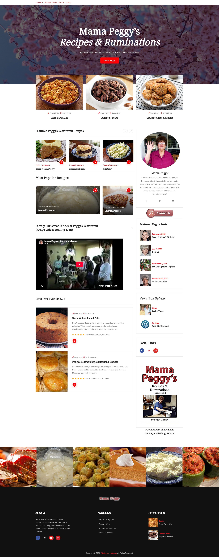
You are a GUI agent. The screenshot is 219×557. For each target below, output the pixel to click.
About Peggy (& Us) (107, 528)
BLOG (55, 2)
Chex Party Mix (59, 117)
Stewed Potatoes (47, 210)
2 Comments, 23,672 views (114, 207)
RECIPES (48, 2)
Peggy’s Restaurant (43, 165)
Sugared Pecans (109, 117)
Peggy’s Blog (104, 524)
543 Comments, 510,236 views (48, 207)
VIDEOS (68, 2)
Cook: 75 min (66, 113)
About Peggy (109, 60)
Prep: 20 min (154, 113)
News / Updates (105, 533)
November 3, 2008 (159, 264)
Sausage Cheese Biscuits (160, 117)
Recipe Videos (158, 311)
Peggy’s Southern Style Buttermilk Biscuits (95, 361)
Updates (155, 323)
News (154, 308)
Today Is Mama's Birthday (163, 237)
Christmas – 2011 (159, 281)
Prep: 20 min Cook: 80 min (84, 313)
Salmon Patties (113, 210)
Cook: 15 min (116, 113)
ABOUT (61, 2)
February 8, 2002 (159, 234)
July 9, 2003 (157, 249)
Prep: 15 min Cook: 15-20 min (85, 357)
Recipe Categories (106, 519)
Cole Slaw (73, 169)
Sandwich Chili (109, 169)
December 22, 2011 (160, 279)
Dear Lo (155, 252)
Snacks (161, 521)
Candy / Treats (164, 534)
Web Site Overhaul (160, 326)
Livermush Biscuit (43, 169)
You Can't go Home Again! (163, 266)
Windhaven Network (109, 553)
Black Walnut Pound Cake (86, 318)
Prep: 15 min (54, 113)
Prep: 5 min (104, 113)
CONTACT (39, 2)
